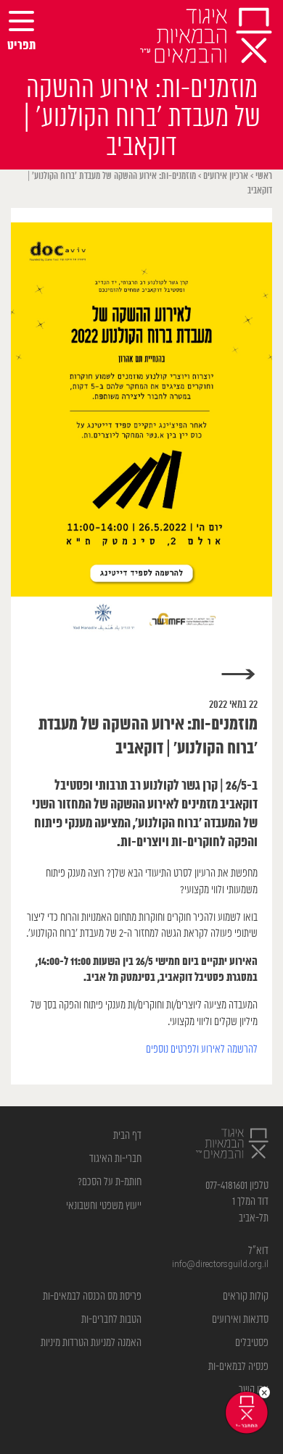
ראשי (263, 176)
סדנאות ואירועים (240, 1319)
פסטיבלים (251, 1343)
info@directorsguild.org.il (220, 1264)
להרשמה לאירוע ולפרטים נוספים (202, 1049)
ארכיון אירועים (225, 176)
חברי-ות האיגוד (115, 1159)
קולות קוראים (245, 1296)
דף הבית (127, 1135)
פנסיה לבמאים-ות (238, 1367)
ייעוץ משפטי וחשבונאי (104, 1206)
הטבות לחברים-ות (111, 1319)
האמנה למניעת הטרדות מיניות (91, 1343)
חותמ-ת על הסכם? (110, 1182)
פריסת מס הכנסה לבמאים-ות (92, 1296)
